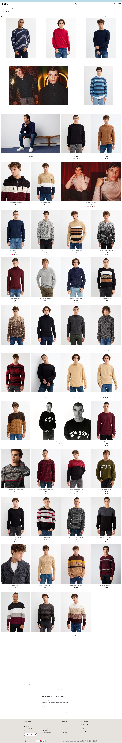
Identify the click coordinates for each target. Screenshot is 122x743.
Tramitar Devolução (47, 732)
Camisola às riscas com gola (76, 585)
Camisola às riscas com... (106, 633)
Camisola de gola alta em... (46, 250)
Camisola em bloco (16, 633)
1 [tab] (7, 19)
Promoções (45, 730)
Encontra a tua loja (31, 734)
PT (86, 731)
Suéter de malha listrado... (98, 106)
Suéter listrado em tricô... (15, 393)
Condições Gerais (86, 741)
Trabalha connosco (65, 728)
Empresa (63, 726)
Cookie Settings (79, 741)
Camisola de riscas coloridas (106, 585)
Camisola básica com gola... (31, 154)
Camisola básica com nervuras (101, 59)
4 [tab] (49, 19)
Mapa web (95, 741)
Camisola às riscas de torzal (76, 633)
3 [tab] (8, 19)
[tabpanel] (20, 38)
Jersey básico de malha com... (38, 106)
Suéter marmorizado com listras (16, 489)
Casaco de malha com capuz (16, 202)
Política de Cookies (73, 741)
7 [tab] (36, 258)
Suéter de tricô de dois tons (16, 441)
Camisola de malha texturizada (15, 537)
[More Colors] (79, 158)
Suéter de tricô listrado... (20, 59)
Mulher (12, 4)
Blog (63, 730)
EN (88, 731)
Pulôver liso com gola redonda (61, 59)
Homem (18, 4)
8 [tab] (6, 545)
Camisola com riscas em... (45, 633)
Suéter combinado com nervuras (46, 489)
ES (83, 731)
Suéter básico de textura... (46, 393)
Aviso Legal (91, 741)
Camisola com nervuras (31, 680)
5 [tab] (9, 19)
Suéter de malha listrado (106, 298)
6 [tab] (5, 162)
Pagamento (45, 728)
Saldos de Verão (65, 732)
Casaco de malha (15, 585)
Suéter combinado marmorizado (106, 250)
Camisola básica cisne (91, 202)
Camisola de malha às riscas (46, 202)
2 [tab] (88, 19)
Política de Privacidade (65, 741)
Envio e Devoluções (47, 726)
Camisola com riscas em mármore (91, 680)
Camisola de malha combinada (76, 489)
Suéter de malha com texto (61, 441)
